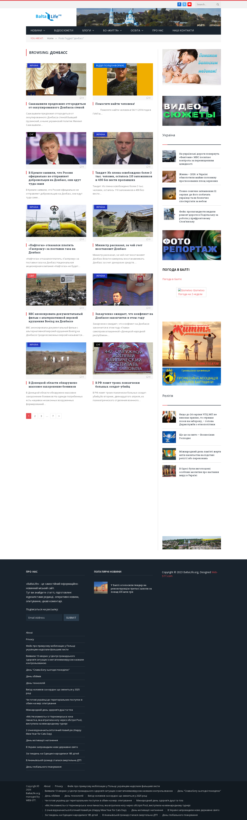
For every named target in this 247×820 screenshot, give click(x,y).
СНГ (31, 134)
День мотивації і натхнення (42, 740)
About (29, 632)
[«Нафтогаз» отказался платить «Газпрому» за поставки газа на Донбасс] (56, 221)
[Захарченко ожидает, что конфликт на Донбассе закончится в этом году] (123, 290)
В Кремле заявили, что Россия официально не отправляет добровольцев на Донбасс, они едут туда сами (55, 178)
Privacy (30, 639)
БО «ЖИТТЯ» (111, 30)
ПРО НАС (157, 30)
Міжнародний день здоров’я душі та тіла (49, 709)
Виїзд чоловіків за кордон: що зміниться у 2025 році (117, 795)
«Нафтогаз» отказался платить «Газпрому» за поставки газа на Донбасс (52, 248)
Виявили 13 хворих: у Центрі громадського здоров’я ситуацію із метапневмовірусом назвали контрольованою (55, 659)
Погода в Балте (172, 279)
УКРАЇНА (33, 65)
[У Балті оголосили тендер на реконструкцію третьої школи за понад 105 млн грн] (101, 587)
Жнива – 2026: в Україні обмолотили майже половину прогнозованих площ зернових (198, 178)
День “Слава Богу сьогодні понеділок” (48, 669)
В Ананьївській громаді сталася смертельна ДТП (53, 760)
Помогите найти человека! (115, 103)
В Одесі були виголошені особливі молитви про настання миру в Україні (199, 472)
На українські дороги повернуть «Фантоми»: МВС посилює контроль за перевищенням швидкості (199, 158)
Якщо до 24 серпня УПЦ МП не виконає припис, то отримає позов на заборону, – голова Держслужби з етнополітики (198, 419)
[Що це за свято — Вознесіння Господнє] (169, 437)
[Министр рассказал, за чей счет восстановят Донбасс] (123, 221)
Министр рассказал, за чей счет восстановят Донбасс (118, 246)
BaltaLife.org (33, 793)
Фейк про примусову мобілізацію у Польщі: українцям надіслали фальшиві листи (50, 647)
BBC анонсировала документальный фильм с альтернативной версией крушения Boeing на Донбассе (56, 317)
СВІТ (31, 275)
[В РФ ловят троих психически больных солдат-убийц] (123, 358)
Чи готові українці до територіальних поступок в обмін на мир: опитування (54, 701)
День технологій (35, 683)
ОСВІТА (135, 30)
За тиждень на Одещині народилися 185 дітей (52, 753)
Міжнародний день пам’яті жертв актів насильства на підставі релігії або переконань (200, 455)
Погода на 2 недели (190, 294)
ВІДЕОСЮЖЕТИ (63, 30)
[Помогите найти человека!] (123, 79)
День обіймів (33, 676)
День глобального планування (43, 766)
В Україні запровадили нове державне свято (52, 747)
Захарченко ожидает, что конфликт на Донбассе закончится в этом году (124, 315)
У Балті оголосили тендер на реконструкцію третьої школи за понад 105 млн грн (131, 588)
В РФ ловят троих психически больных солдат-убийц (117, 384)
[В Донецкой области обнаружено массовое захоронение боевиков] (56, 358)
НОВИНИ (36, 30)
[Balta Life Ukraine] (49, 17)
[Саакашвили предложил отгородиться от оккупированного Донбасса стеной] (56, 79)
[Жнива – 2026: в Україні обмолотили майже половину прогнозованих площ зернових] (169, 177)
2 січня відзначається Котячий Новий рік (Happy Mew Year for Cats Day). (86, 810)
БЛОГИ (86, 30)
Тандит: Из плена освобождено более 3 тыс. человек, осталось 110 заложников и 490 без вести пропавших (123, 176)
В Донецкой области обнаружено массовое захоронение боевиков (53, 384)
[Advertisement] (191, 506)
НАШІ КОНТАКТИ (183, 30)
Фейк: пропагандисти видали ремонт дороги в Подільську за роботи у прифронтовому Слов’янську (198, 216)
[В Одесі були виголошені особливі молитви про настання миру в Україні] (169, 471)
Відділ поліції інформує (110, 65)
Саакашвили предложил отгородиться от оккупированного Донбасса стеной (57, 105)
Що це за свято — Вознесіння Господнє (196, 436)
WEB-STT (31, 800)
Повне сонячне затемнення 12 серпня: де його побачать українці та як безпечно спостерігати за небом (197, 196)
